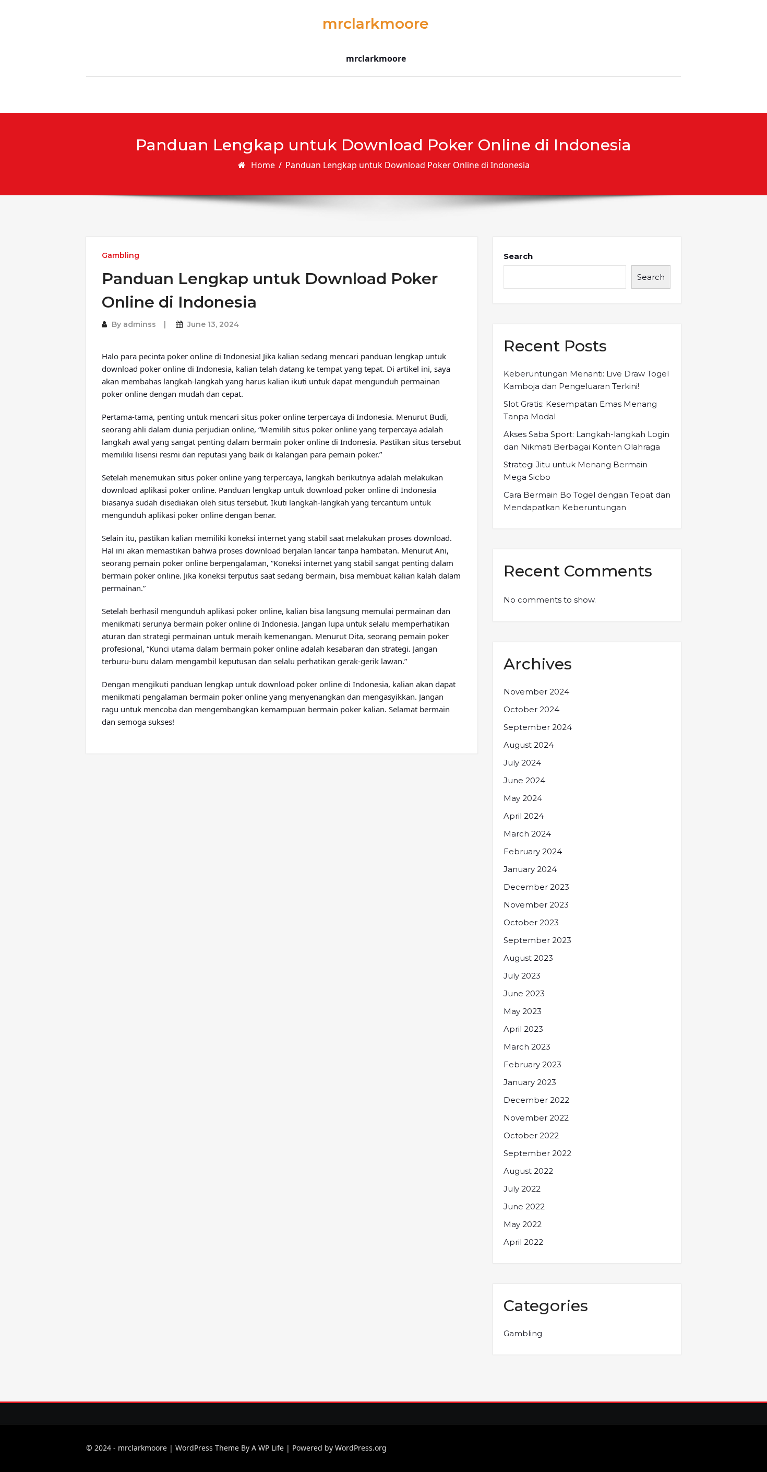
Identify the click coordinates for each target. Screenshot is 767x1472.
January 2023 (530, 1082)
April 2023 (523, 1029)
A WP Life (267, 1448)
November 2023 (536, 905)
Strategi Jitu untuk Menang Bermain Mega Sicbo (576, 471)
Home (263, 165)
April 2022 (523, 1242)
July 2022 (522, 1189)
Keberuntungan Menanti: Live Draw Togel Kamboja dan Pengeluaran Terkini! (586, 380)
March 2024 (527, 834)
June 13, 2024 (213, 324)
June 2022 (524, 1206)
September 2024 (538, 727)
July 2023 (522, 976)
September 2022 (537, 1153)
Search (518, 256)
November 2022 (536, 1118)
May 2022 (523, 1224)
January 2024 (530, 869)
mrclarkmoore (375, 23)
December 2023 (536, 887)
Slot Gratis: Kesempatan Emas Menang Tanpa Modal (580, 410)
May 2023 (523, 1011)
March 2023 (527, 1047)
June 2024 (524, 780)
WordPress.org (361, 1448)
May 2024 (523, 798)
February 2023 (532, 1064)
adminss (139, 324)
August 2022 (528, 1171)
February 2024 (533, 851)
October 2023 (531, 922)
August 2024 (529, 745)
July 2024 (522, 763)
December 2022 (536, 1100)
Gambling (120, 255)
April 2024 (524, 816)
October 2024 (531, 709)
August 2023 (528, 958)
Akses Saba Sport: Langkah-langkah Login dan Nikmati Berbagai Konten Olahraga (586, 440)
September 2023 (537, 940)
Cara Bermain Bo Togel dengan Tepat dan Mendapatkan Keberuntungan (587, 501)
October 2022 (531, 1135)
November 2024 (536, 692)
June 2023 (524, 993)
